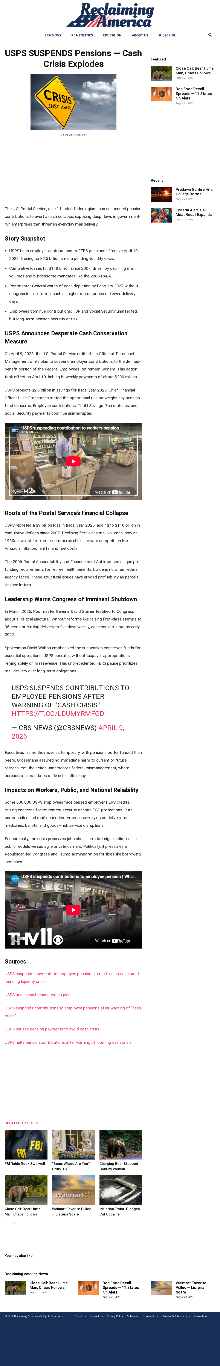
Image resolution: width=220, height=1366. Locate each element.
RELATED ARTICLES (21, 1123)
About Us (140, 35)
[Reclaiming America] (110, 15)
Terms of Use (151, 1316)
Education (112, 35)
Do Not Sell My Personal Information (185, 1316)
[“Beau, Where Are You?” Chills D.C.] (73, 1144)
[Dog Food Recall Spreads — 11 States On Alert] (161, 94)
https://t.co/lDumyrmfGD (58, 713)
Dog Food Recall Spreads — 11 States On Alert (194, 93)
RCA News (52, 35)
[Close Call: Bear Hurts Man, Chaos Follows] (26, 1190)
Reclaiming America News (26, 1274)
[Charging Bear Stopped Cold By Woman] (120, 1144)
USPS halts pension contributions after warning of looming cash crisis (68, 1042)
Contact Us (96, 1316)
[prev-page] (7, 1223)
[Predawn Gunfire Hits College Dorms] (161, 194)
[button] (210, 35)
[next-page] (14, 1223)
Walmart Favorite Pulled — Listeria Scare (191, 1287)
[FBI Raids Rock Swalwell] (26, 1144)
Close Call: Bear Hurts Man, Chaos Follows (195, 70)
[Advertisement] (73, 170)
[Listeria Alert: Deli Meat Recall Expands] (161, 215)
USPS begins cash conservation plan (37, 994)
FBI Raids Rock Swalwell (25, 1163)
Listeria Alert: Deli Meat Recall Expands (194, 212)
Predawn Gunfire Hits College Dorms (194, 191)
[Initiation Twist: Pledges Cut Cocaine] (120, 1190)
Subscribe (167, 35)
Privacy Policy (115, 1316)
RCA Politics (82, 35)
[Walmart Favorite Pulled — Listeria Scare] (73, 1190)
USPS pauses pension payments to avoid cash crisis (52, 1029)
